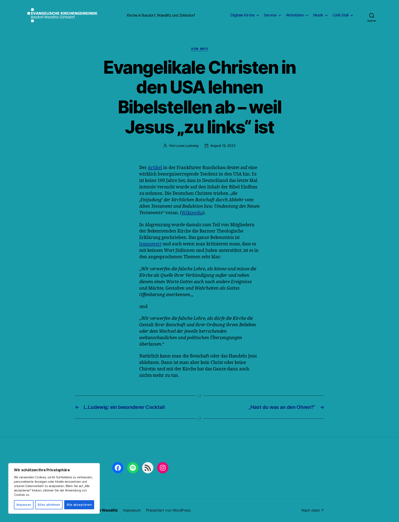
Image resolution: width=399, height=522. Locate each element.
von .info (199, 49)
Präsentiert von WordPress (168, 510)
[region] (54, 488)
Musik (318, 15)
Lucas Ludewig (187, 145)
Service (270, 15)
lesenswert (150, 244)
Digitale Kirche (243, 15)
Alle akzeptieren (79, 504)
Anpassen (23, 504)
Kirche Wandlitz (103, 510)
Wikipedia (192, 213)
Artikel (155, 168)
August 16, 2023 (222, 145)
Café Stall (340, 15)
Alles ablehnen (49, 504)
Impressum (132, 510)
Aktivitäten (295, 15)
